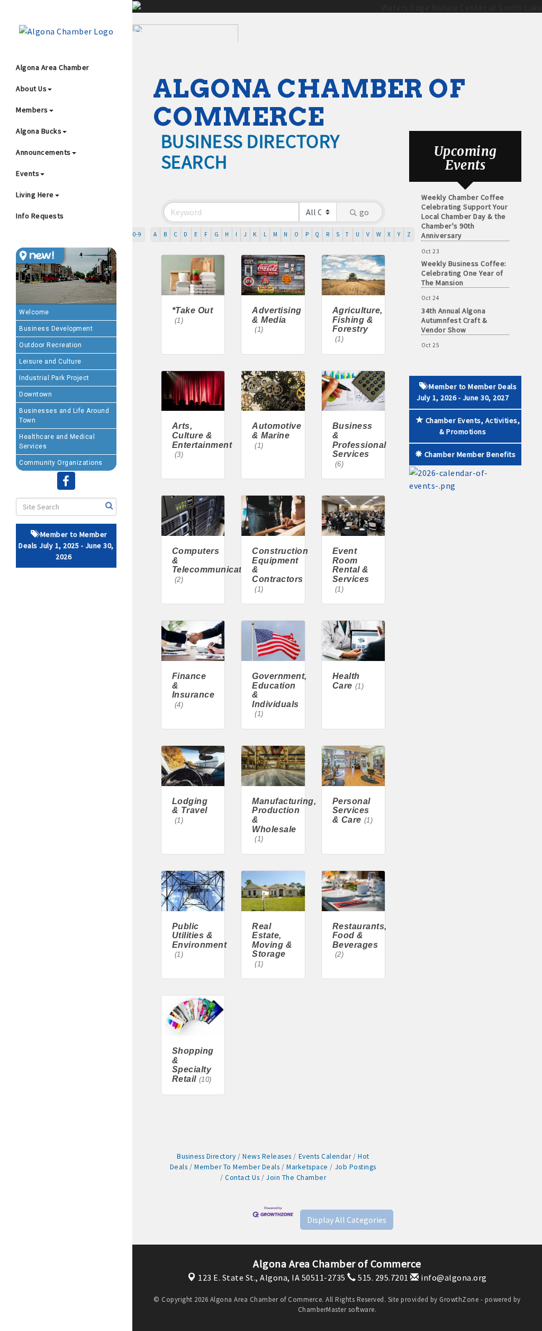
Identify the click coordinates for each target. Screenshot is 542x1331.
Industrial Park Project (54, 378)
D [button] (186, 234)
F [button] (206, 234)
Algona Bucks (38, 131)
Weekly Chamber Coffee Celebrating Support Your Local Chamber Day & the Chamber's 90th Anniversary (464, 204)
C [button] (176, 234)
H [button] (227, 234)
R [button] (328, 234)
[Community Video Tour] (66, 276)
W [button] (379, 234)
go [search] (364, 212)
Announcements (43, 152)
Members (32, 109)
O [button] (296, 234)
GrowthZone (458, 1299)
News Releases (267, 1156)
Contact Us (242, 1177)
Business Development (56, 328)
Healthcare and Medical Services (57, 441)
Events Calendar (325, 1156)
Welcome (34, 312)
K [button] (255, 234)
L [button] (265, 234)
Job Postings (355, 1166)
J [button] (245, 234)
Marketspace (307, 1166)
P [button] (307, 234)
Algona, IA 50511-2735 (272, 1277)
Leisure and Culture (50, 361)
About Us (31, 88)
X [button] (389, 234)
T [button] (347, 234)
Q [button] (317, 234)
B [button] (165, 234)
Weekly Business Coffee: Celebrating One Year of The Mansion (464, 260)
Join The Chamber (296, 1177)
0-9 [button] (137, 234)
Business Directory (206, 1156)
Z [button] (409, 234)
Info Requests (40, 216)
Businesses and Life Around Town (64, 415)
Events (27, 173)
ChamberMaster (322, 1309)
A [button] (155, 234)
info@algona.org (453, 1277)
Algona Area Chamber (52, 67)
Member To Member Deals (236, 1166)
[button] (346, 1220)
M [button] (275, 234)
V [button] (368, 234)
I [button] (237, 234)
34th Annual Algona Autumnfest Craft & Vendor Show (454, 307)
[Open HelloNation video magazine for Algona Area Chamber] (40, 255)
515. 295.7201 (382, 1277)
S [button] (338, 234)
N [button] (286, 234)
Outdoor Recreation (50, 345)
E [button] (196, 234)
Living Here (35, 194)
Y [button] (399, 234)
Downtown (35, 394)
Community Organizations (61, 462)
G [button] (216, 234)
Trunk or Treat (444, 344)
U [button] (358, 234)
